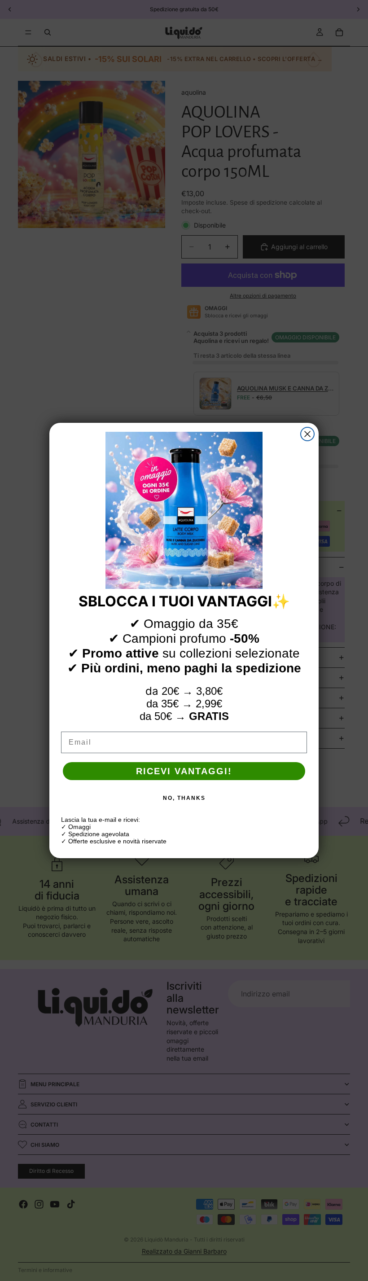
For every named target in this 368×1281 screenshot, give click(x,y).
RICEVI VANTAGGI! (184, 771)
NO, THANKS (184, 798)
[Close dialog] (307, 434)
